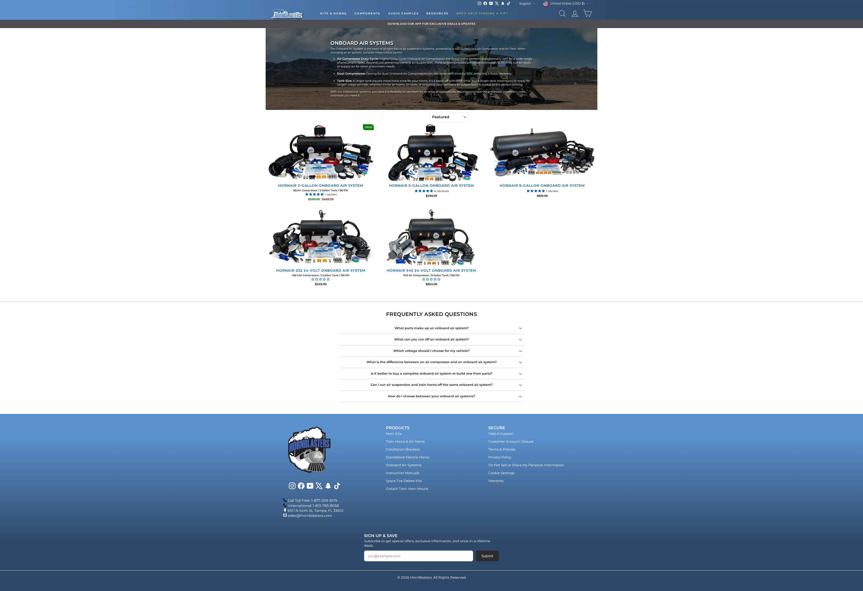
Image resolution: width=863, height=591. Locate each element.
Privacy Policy (499, 457)
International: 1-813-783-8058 (313, 506)
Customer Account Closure (510, 441)
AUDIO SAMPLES (403, 13)
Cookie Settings (501, 473)
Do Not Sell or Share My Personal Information (526, 465)
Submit (487, 556)
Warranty (496, 481)
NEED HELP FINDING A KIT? (482, 13)
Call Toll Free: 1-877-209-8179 (312, 500)
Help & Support (501, 433)
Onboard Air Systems (403, 465)
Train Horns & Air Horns (405, 441)
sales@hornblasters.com (310, 515)
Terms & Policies (501, 449)
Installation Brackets (403, 449)
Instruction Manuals (402, 473)
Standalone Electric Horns (407, 457)
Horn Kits (393, 433)
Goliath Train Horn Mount (407, 489)
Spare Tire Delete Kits (404, 481)
